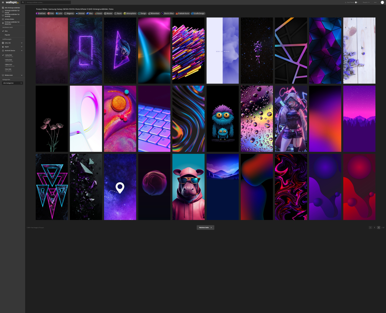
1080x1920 (8, 64)
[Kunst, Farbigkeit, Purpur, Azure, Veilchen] (325, 119)
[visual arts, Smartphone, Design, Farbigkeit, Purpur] (188, 119)
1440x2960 (8, 55)
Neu (6, 31)
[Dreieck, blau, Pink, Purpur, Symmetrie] (325, 50)
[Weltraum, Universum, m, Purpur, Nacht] (120, 187)
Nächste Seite (204, 227)
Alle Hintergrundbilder (12, 8)
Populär (7, 35)
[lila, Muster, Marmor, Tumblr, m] (223, 50)
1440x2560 (8, 60)
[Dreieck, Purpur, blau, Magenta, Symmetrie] (52, 187)
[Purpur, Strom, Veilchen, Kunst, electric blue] (86, 50)
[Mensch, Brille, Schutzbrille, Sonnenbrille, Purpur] (188, 187)
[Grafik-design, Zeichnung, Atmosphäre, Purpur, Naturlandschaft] (359, 119)
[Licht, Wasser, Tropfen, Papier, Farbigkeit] (257, 119)
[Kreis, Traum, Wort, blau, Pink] (86, 119)
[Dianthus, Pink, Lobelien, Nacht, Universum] (257, 50)
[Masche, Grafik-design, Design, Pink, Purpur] (291, 50)
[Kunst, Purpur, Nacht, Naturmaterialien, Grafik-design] (86, 187)
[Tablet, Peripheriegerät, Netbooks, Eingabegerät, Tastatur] (154, 119)
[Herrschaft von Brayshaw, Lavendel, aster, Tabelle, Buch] (359, 50)
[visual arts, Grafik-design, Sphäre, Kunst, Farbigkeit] (325, 187)
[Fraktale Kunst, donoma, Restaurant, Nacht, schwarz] (291, 187)
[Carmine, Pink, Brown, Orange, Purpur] (52, 50)
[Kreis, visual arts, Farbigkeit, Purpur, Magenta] (257, 187)
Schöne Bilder (9, 19)
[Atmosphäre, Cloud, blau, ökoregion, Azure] (223, 187)
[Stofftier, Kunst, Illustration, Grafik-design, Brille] (223, 119)
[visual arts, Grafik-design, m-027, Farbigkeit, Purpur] (359, 187)
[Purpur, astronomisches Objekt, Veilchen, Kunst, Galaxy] (120, 50)
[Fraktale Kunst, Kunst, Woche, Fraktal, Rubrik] (154, 187)
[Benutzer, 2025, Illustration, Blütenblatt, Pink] (52, 119)
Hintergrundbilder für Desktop (12, 15)
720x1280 (8, 69)
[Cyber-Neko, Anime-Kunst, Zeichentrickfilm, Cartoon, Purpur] (291, 119)
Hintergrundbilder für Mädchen (12, 23)
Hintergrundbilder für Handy (12, 11)
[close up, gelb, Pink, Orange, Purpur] (120, 119)
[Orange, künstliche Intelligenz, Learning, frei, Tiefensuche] (188, 50)
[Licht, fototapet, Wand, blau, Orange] (154, 50)
